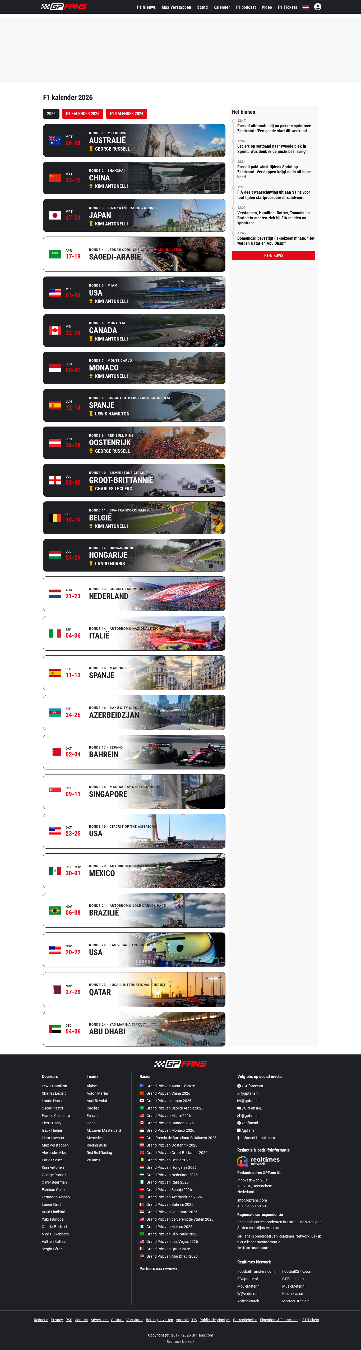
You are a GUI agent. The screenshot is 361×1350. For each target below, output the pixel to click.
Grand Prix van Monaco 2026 (170, 1130)
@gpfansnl (249, 1101)
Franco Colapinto (56, 1115)
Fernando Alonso (56, 1197)
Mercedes (95, 1138)
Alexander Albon (55, 1152)
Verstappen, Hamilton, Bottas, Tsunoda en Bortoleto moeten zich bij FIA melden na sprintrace (273, 217)
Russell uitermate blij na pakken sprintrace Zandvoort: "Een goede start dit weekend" (274, 128)
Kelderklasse (292, 1294)
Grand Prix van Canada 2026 (170, 1123)
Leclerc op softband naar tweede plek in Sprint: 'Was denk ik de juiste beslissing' (271, 149)
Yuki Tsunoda (53, 1219)
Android (182, 1320)
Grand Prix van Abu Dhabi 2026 (172, 1256)
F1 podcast (246, 7)
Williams (93, 1160)
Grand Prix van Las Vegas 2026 (172, 1241)
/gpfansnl (249, 1123)
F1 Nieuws (146, 7)
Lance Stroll (51, 1204)
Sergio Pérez (52, 1249)
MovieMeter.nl (248, 1286)
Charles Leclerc (54, 1093)
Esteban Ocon (53, 1190)
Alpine (92, 1086)
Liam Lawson (53, 1138)
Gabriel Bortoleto (56, 1227)
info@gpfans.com (252, 1200)
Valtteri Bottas (54, 1241)
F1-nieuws (273, 255)
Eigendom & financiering (280, 1320)
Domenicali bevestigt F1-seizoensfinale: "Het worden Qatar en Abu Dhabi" (275, 241)
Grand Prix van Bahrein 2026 (169, 1204)
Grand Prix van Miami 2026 (168, 1115)
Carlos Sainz (52, 1160)
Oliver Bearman (54, 1182)
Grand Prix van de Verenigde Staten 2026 (180, 1219)
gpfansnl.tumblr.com (257, 1138)
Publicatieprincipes (215, 1320)
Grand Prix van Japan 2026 (168, 1101)
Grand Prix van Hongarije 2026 (171, 1167)
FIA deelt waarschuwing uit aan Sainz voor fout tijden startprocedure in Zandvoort (273, 195)
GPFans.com (293, 1279)
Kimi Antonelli (53, 1167)
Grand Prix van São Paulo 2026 (171, 1234)
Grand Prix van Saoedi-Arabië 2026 (174, 1108)
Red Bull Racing (99, 1152)
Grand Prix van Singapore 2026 (171, 1212)
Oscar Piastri (52, 1108)
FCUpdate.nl (247, 1279)
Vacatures (134, 1320)
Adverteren (100, 1320)
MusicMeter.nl (293, 1286)
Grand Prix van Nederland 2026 (172, 1175)
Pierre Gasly (51, 1123)
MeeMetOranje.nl (296, 1301)
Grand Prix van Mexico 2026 (169, 1227)
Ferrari (92, 1115)
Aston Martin (97, 1093)
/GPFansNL (252, 1108)
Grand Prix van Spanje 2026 (169, 1190)
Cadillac (93, 1108)
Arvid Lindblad (53, 1212)
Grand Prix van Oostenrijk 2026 (171, 1145)
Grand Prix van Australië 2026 (170, 1086)
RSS (69, 1320)
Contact (81, 1320)
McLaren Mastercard (104, 1130)
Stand (202, 7)
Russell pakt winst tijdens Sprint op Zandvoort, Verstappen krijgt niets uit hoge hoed (274, 171)
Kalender (222, 7)
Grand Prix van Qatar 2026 (168, 1249)
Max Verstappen (176, 7)
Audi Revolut (97, 1101)
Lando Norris (52, 1101)
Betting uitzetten (159, 1320)
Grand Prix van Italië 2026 (167, 1182)
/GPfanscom (252, 1086)
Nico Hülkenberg (55, 1234)
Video (267, 7)
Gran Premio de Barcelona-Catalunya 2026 (181, 1138)
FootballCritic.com (297, 1271)
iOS (194, 1320)
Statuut (117, 1320)
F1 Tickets (287, 7)
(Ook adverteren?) (167, 1269)
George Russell (54, 1175)
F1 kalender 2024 (126, 113)
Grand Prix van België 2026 (168, 1160)
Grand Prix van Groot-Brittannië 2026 (176, 1152)
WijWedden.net (249, 1294)
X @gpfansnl (247, 1093)
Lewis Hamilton (54, 1086)
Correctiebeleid (245, 1320)
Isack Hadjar (52, 1130)
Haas (91, 1123)
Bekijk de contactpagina (254, 1248)
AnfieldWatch (248, 1301)
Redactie (41, 1320)
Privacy (57, 1320)
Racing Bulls (97, 1145)
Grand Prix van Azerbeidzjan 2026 (174, 1197)
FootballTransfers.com (256, 1271)
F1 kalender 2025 (82, 113)
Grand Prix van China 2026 (168, 1093)
